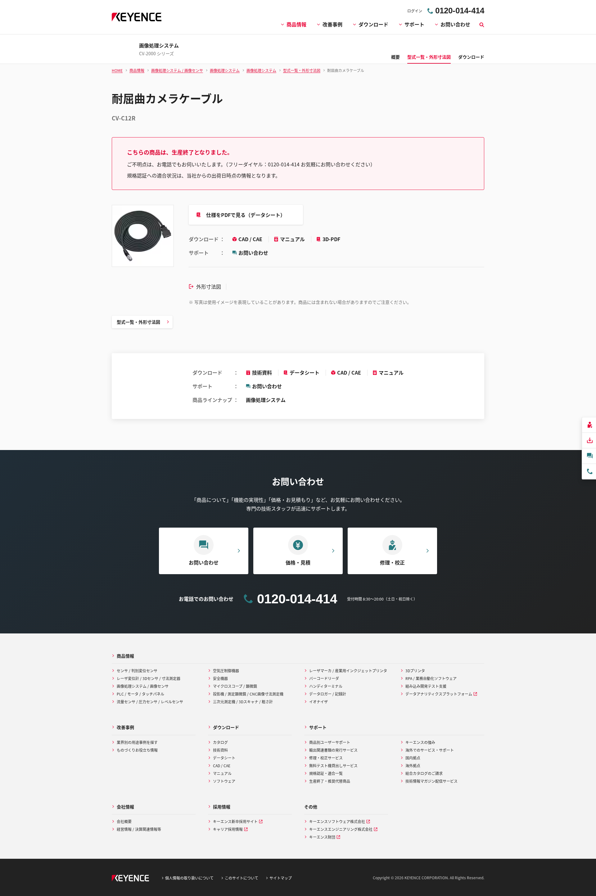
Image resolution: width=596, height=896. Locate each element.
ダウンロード (373, 24)
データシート (304, 372)
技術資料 (262, 372)
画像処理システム (266, 399)
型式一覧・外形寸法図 (138, 322)
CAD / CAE (251, 239)
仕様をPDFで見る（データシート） (245, 214)
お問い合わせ (455, 24)
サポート (414, 24)
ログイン (414, 10)
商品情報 (296, 24)
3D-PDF (331, 239)
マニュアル (293, 239)
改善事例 (332, 24)
